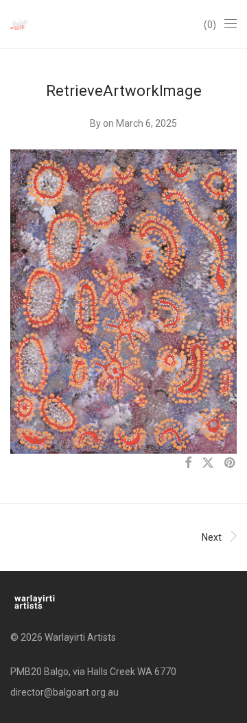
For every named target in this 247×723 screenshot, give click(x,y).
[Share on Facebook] (188, 463)
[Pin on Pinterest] (230, 463)
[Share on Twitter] (208, 463)
